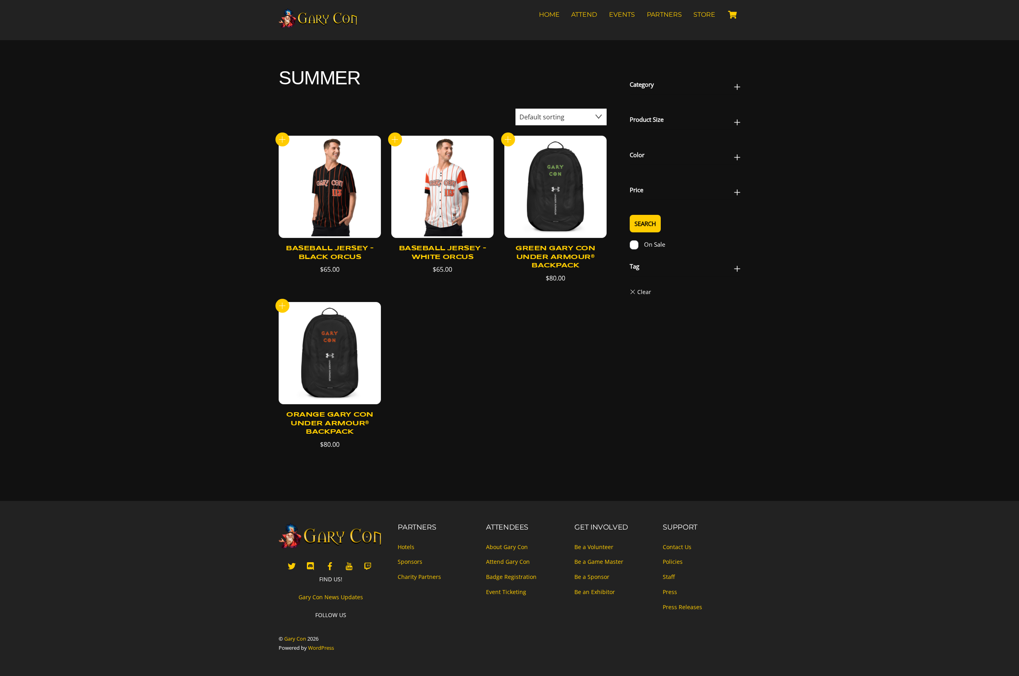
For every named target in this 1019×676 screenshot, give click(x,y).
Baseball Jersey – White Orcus (442, 252)
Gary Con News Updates (331, 597)
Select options (282, 139)
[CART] (732, 15)
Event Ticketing (506, 592)
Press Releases (682, 607)
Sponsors (410, 561)
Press (670, 592)
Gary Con (295, 638)
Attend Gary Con (508, 561)
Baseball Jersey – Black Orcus (329, 252)
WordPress (321, 647)
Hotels (406, 547)
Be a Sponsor (591, 577)
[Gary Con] (318, 25)
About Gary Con (507, 547)
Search (645, 224)
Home (549, 14)
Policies (673, 561)
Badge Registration (511, 577)
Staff (669, 577)
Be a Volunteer (593, 547)
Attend (584, 14)
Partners (664, 14)
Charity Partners (419, 577)
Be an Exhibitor (594, 592)
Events (622, 14)
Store (704, 14)
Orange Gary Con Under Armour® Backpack (329, 423)
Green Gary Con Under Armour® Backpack (555, 257)
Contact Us (677, 547)
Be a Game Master (598, 561)
